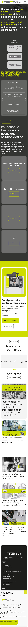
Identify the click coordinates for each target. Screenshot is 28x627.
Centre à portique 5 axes (14, 93)
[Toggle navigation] (25, 2)
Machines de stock (14, 108)
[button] (13, 369)
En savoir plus (5, 156)
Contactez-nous (7, 326)
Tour (14, 101)
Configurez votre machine (10, 320)
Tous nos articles (14, 377)
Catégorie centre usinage (14, 85)
